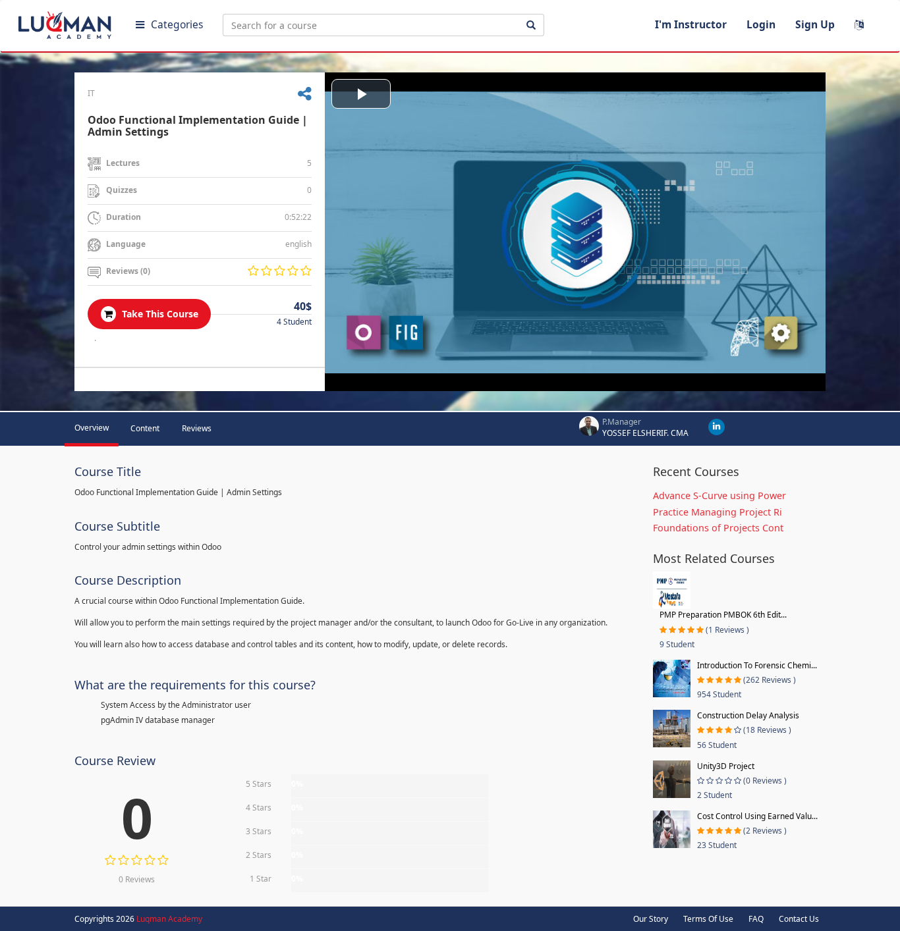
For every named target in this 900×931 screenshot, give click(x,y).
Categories (177, 24)
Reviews (196, 428)
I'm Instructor (691, 24)
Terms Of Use (708, 918)
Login (760, 24)
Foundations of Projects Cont (718, 527)
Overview (91, 427)
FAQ (756, 918)
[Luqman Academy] (66, 22)
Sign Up (815, 24)
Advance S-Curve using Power (719, 495)
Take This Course (158, 313)
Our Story (650, 918)
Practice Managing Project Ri (717, 512)
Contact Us (799, 918)
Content (144, 428)
